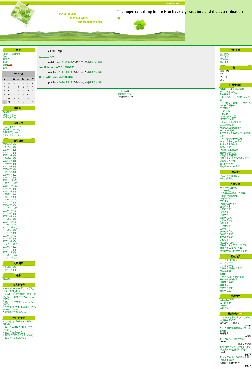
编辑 (100, 62)
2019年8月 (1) (9, 267)
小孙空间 (224, 215)
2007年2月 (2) (9, 250)
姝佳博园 (224, 212)
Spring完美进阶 (227, 125)
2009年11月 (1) (10, 208)
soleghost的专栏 (227, 198)
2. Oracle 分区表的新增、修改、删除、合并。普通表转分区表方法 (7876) (19, 296)
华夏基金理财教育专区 (231, 268)
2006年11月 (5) (10, 258)
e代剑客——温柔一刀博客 (232, 193)
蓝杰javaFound (226, 164)
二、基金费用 (226, 266)
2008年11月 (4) (10, 225)
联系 (5, 62)
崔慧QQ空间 (226, 218)
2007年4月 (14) (10, 244)
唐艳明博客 (225, 206)
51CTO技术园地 (227, 92)
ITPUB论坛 (225, 111)
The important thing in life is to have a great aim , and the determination (180, 11)
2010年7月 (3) (9, 205)
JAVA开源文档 (227, 119)
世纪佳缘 (224, 201)
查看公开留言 (9, 115)
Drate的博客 (225, 190)
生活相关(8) (8, 135)
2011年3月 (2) (9, 191)
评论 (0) (93, 62)
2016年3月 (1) (9, 161)
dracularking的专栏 (228, 188)
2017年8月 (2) (9, 150)
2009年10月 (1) (10, 211)
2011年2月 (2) (9, 194)
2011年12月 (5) (10, 180)
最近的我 (7, 279)
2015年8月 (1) (9, 166)
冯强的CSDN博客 (228, 204)
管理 (5, 68)
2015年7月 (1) (9, 169)
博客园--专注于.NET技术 (232, 89)
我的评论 (224, 56)
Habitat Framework (228, 196)
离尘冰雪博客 (226, 237)
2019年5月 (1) (9, 147)
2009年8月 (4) (9, 216)
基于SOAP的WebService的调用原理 (56, 77)
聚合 (5, 65)
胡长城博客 (225, 240)
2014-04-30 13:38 (65, 62)
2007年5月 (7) (9, 241)
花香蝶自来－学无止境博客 (233, 245)
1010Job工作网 (227, 300)
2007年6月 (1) (9, 238)
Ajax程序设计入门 (228, 94)
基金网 (223, 274)
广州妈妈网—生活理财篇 (232, 277)
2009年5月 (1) (9, 219)
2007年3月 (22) (10, 247)
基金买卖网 (225, 271)
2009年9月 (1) (9, 213)
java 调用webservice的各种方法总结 (56, 67)
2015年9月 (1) (9, 164)
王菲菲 (223, 229)
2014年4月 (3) (9, 270)
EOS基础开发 (226, 108)
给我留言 (7, 112)
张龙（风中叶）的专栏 (231, 141)
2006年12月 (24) (10, 255)
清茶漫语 (224, 223)
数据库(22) (8, 132)
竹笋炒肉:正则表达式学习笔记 (234, 158)
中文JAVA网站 (227, 130)
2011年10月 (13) (10, 186)
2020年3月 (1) (9, 144)
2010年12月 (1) (10, 200)
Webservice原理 (46, 57)
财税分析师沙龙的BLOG (232, 248)
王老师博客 (225, 226)
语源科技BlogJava (11, 54)
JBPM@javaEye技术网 (230, 122)
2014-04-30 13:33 (65, 82)
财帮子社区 (225, 291)
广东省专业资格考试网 (231, 139)
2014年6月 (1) (9, 172)
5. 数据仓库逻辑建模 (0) (14, 338)
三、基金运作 (226, 263)
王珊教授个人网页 (228, 153)
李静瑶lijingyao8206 (229, 150)
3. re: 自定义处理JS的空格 (232, 339)
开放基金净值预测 (228, 279)
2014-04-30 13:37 (65, 72)
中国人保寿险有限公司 (231, 176)
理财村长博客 (226, 288)
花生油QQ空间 (227, 243)
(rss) (20, 127)
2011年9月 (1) (9, 189)
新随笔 (6, 59)
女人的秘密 (225, 303)
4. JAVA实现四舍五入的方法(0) (18, 335)
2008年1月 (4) (9, 233)
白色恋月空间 (226, 234)
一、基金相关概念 (228, 260)
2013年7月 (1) (9, 177)
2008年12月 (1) (10, 222)
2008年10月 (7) (10, 227)
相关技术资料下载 (228, 155)
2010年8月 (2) (9, 202)
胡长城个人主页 (227, 161)
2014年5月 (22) (10, 175)
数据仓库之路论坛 (228, 144)
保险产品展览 (226, 178)
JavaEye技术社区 (228, 116)
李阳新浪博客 (226, 220)
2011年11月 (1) (10, 183)
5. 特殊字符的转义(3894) (14, 312)
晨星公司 (224, 285)
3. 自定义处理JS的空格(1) (15, 332)
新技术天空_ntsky (228, 147)
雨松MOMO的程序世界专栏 (233, 251)
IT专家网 (224, 114)
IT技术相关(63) (10, 127)
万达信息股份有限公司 (231, 128)
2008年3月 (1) (9, 230)
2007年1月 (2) (9, 252)
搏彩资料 (224, 308)
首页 (5, 56)
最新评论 (224, 62)
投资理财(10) (9, 129)
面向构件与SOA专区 (230, 166)
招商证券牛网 (226, 282)
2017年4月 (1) (9, 158)
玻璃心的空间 (226, 231)
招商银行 (224, 305)
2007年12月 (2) (10, 236)
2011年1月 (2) (9, 197)
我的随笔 (224, 54)
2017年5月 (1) (9, 155)
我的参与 (224, 59)
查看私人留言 (9, 117)
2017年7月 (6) (9, 153)
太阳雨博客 (225, 209)
